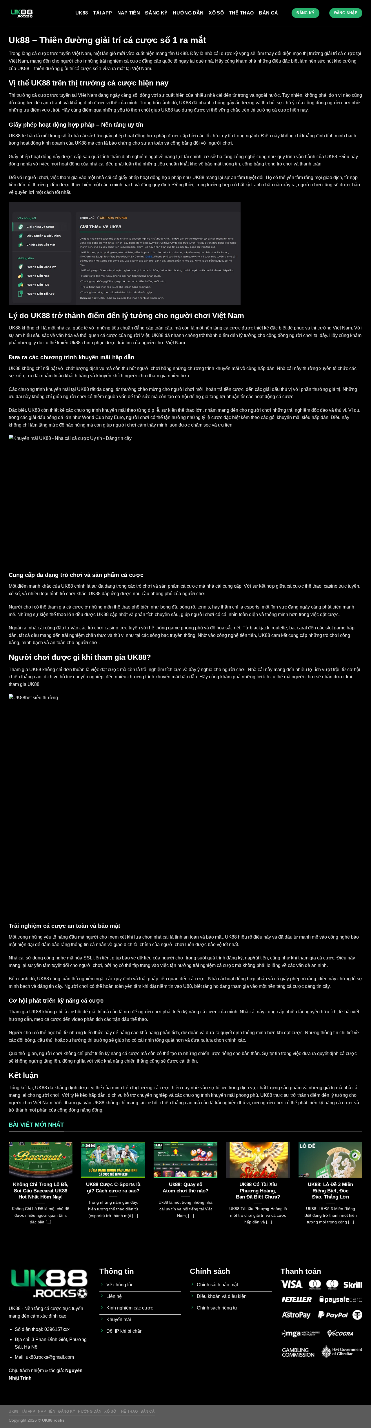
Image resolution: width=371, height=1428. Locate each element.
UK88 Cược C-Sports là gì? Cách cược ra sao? (113, 1188)
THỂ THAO (241, 12)
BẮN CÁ (268, 12)
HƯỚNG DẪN (188, 12)
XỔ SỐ (216, 12)
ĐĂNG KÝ (156, 12)
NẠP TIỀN (128, 12)
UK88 (81, 12)
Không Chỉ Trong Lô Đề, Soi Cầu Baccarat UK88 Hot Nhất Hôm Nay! (40, 1191)
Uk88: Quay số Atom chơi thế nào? (185, 1188)
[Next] (363, 1190)
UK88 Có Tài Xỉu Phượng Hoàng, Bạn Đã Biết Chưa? (258, 1191)
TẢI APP (102, 12)
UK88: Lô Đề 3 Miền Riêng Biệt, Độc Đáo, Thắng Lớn (330, 1191)
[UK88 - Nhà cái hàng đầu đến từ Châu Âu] (38, 13)
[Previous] (7, 1190)
